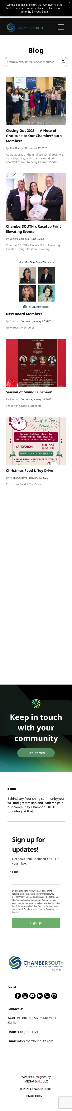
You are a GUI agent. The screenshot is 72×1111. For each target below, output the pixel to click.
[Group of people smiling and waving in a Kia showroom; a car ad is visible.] (36, 101)
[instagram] (25, 996)
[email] (54, 996)
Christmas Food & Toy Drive (29, 470)
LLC (45, 1081)
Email (16, 871)
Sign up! (36, 923)
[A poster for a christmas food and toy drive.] (36, 441)
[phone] (47, 996)
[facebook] (18, 996)
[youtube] (32, 996)
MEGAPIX (30, 1081)
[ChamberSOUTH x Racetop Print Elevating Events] (36, 197)
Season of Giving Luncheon (29, 392)
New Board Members (24, 313)
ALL (39, 1081)
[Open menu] (61, 28)
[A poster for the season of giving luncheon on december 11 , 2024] (36, 363)
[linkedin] (40, 996)
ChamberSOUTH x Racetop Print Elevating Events (33, 229)
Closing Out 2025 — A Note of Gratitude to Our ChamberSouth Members (34, 135)
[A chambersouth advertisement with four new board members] (36, 284)
